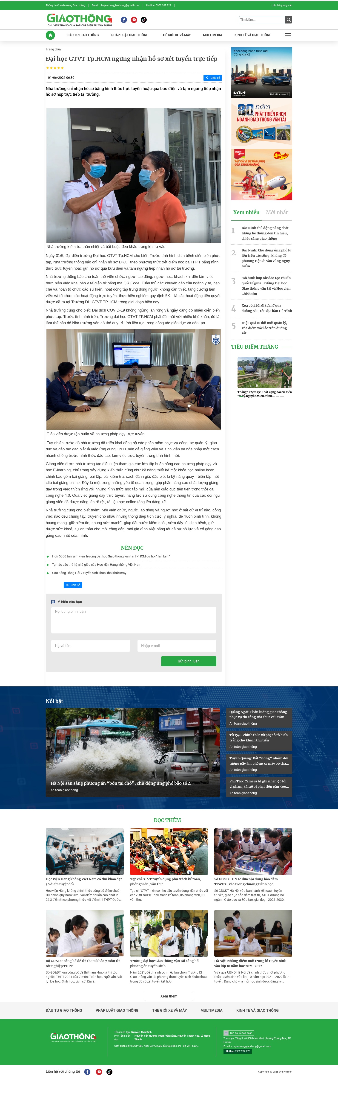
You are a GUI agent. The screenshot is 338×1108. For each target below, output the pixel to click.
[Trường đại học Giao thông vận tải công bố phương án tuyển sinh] (169, 933)
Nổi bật (54, 701)
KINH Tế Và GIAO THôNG (253, 35)
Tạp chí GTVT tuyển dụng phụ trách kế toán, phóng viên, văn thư (165, 881)
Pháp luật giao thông (117, 1011)
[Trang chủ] (50, 35)
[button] (241, 396)
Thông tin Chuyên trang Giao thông (65, 5)
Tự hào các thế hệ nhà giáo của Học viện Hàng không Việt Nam (96, 564)
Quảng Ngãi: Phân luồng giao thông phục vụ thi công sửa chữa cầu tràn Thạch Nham (258, 715)
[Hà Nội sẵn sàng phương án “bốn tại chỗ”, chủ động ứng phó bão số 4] (133, 752)
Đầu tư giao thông (64, 1011)
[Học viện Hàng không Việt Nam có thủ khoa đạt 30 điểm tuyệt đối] (85, 851)
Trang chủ (53, 49)
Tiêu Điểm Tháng (254, 347)
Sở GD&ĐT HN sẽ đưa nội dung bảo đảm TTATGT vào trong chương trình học (246, 881)
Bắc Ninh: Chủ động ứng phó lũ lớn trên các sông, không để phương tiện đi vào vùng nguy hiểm (266, 258)
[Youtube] (134, 20)
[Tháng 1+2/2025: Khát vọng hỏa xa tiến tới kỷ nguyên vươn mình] (265, 372)
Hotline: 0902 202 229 (158, 5)
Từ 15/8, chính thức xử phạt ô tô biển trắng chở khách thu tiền (258, 737)
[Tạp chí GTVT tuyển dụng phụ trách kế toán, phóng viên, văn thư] (169, 851)
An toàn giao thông (64, 790)
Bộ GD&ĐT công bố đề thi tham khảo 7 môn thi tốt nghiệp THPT (83, 963)
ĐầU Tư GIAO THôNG (83, 35)
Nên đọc (132, 548)
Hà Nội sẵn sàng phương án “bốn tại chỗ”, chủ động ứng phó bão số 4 (121, 783)
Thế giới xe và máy (169, 1011)
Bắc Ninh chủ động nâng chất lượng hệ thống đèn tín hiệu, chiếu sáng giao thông (265, 233)
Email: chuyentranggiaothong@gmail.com (116, 5)
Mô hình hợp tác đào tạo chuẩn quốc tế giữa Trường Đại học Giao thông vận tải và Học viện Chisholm (266, 286)
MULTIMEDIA (212, 35)
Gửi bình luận (189, 661)
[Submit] (288, 19)
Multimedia (212, 1011)
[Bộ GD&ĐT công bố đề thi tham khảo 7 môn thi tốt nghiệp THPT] (85, 933)
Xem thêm (169, 996)
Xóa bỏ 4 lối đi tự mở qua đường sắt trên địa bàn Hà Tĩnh (267, 308)
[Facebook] (124, 20)
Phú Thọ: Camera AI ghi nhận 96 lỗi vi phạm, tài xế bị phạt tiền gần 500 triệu (257, 784)
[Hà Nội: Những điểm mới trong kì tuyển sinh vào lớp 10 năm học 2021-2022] (253, 933)
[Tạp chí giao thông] (79, 20)
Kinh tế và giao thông (257, 1011)
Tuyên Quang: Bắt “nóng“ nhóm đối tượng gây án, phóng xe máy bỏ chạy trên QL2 (258, 761)
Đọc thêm (167, 820)
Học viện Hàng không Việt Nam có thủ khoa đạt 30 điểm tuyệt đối (84, 881)
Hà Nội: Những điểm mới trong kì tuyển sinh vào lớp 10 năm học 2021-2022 (250, 963)
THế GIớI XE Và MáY (176, 35)
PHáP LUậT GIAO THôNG (130, 35)
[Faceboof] (87, 1072)
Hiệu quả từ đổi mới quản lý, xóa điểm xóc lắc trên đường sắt (264, 328)
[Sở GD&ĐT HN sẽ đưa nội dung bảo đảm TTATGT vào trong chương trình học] (253, 851)
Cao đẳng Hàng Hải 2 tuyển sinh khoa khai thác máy (89, 573)
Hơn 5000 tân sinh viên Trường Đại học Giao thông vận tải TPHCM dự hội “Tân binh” (111, 556)
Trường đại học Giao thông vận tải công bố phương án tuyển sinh (164, 963)
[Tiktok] (144, 20)
